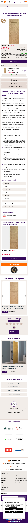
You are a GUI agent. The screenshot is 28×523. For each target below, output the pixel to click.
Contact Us (4, 487)
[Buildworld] (5, 2)
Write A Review (14, 331)
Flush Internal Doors (14, 394)
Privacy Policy (19, 476)
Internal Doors (17, 9)
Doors (9, 9)
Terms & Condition (20, 478)
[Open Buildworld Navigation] (2, 2)
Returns (15, 83)
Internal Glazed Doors (14, 390)
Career (3, 489)
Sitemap (3, 483)
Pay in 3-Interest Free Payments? (12, 65)
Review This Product (21, 51)
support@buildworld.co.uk (15, 469)
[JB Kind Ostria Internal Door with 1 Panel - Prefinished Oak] (14, 352)
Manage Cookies (14, 512)
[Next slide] (25, 296)
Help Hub (17, 483)
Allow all (14, 509)
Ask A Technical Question (15, 86)
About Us (3, 476)
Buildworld (3, 9)
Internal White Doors (14, 383)
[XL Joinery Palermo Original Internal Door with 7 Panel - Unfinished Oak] (14, 293)
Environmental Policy (21, 480)
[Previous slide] (2, 296)
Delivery (15, 80)
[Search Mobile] (9, 2)
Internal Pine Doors (14, 387)
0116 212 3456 (15, 466)
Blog (2, 485)
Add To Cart (14, 258)
